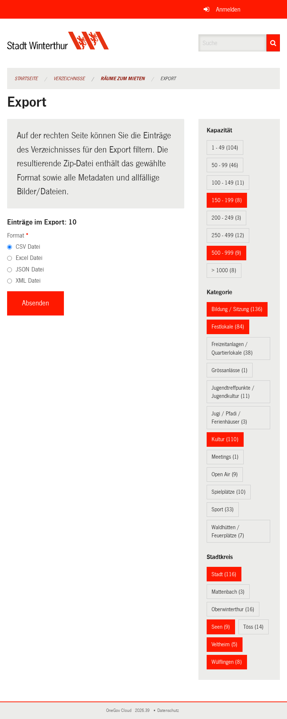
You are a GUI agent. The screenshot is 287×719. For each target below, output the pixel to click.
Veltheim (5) (224, 644)
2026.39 (143, 710)
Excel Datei (29, 258)
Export (168, 78)
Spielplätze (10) (229, 492)
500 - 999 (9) (226, 253)
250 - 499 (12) (228, 235)
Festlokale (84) (228, 327)
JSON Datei (30, 269)
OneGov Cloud (120, 710)
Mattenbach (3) (228, 592)
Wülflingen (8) (227, 662)
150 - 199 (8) (227, 200)
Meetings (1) (225, 457)
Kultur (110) (225, 439)
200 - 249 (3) (226, 218)
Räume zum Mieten (123, 78)
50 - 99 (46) (225, 165)
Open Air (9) (225, 474)
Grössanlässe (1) (229, 370)
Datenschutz (169, 710)
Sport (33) (223, 509)
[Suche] (273, 42)
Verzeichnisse (69, 78)
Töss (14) (253, 627)
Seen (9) (221, 627)
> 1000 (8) (224, 270)
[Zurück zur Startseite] (58, 46)
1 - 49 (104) (225, 148)
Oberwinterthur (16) (233, 609)
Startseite (26, 78)
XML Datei (28, 280)
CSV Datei (28, 247)
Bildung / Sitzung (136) (237, 309)
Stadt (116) (224, 574)
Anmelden (228, 9)
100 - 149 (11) (228, 183)
